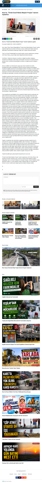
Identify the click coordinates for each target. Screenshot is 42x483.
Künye (15, 474)
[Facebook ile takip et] (17, 477)
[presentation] (6, 5)
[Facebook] (3, 39)
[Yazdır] (11, 39)
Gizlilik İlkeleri (24, 474)
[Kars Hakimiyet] (6, 1)
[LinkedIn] (7, 39)
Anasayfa (5, 9)
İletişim (19, 474)
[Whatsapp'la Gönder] (9, 39)
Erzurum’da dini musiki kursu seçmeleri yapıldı (23, 5)
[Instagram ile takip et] (22, 477)
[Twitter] (5, 39)
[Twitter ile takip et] (19, 477)
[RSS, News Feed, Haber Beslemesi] (25, 477)
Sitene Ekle (30, 474)
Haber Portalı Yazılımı (7, 481)
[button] (34, 39)
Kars (9, 9)
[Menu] (36, 2)
